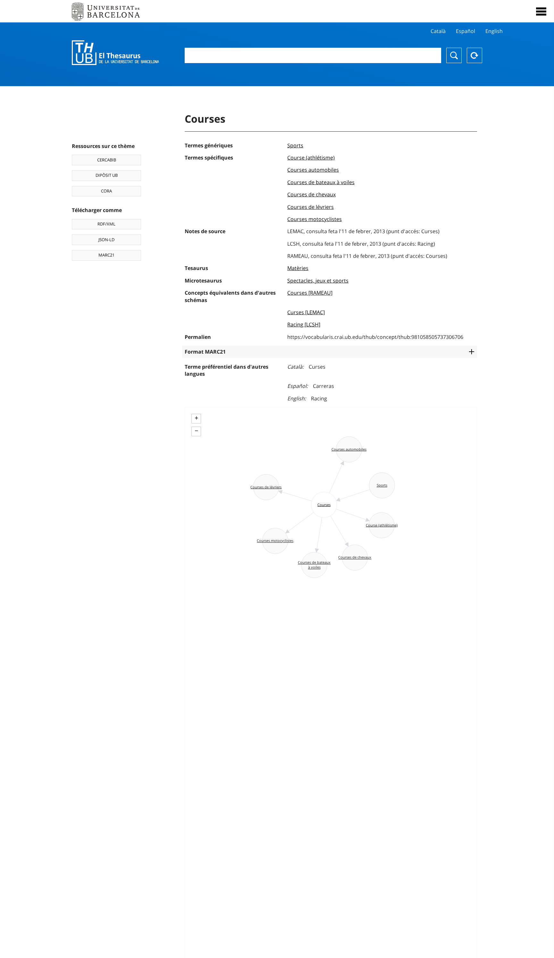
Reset (474, 55)
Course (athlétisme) (311, 157)
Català (438, 31)
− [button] (196, 431)
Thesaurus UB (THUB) (115, 53)
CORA (106, 191)
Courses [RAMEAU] (309, 292)
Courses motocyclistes (314, 219)
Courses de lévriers (310, 206)
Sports (295, 145)
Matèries (297, 268)
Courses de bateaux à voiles (321, 182)
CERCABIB (106, 160)
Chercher (454, 55)
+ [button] (196, 418)
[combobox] (313, 55)
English (494, 31)
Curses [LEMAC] (306, 312)
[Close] (541, 11)
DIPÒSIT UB (107, 175)
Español (465, 31)
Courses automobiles (313, 169)
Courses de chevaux (311, 194)
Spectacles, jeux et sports (317, 280)
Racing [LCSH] (303, 324)
